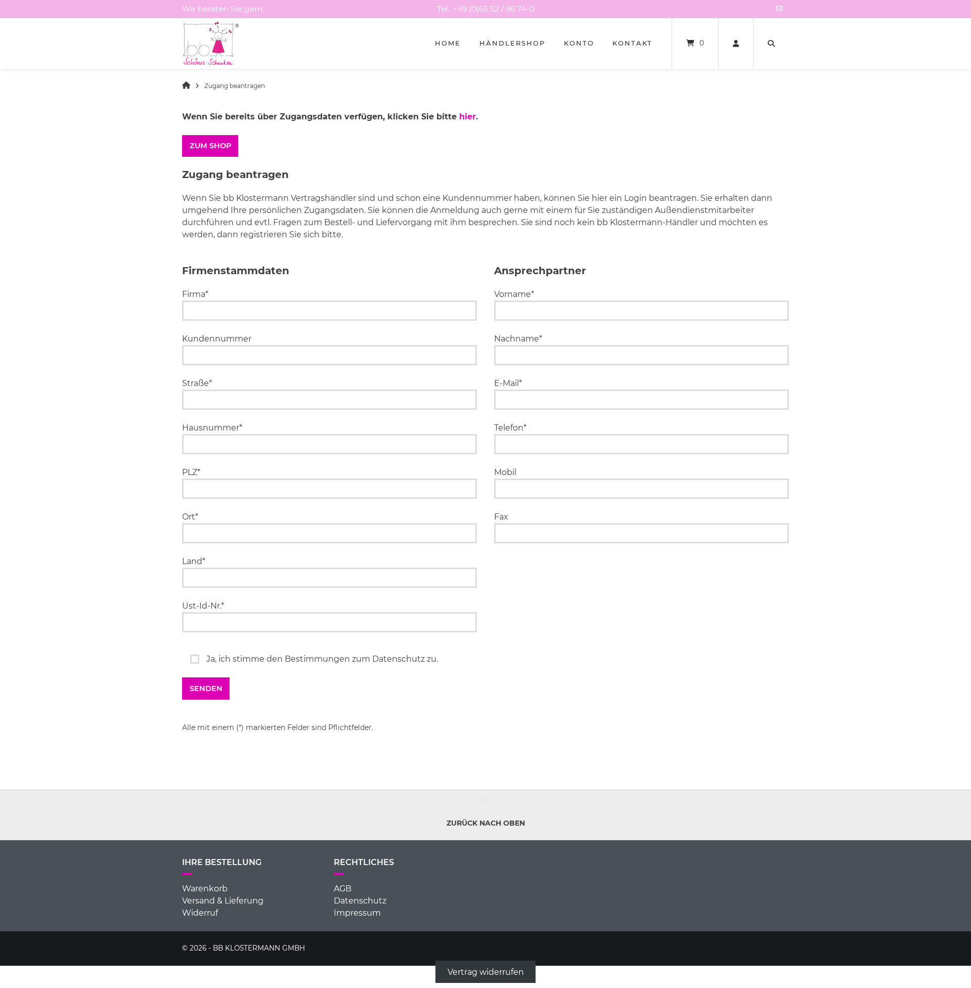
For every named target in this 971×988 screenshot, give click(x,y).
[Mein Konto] (736, 43)
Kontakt (632, 43)
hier (467, 116)
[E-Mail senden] (779, 8)
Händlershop (512, 43)
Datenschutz (360, 901)
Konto (579, 43)
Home (448, 43)
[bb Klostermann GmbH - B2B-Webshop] (186, 86)
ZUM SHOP (210, 145)
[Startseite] (211, 43)
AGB (342, 888)
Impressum (357, 913)
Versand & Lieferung (222, 901)
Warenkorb (205, 888)
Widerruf (200, 913)
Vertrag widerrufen (486, 971)
